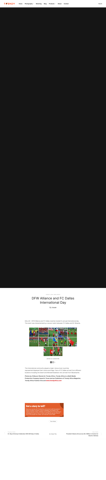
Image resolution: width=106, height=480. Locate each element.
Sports (58, 294)
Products (51, 3)
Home (20, 3)
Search (100, 3)
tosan (54, 307)
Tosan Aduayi (53, 421)
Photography (29, 3)
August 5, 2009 (49, 294)
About (59, 3)
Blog (45, 3)
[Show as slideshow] (53, 358)
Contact (66, 3)
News (55, 294)
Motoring (39, 3)
